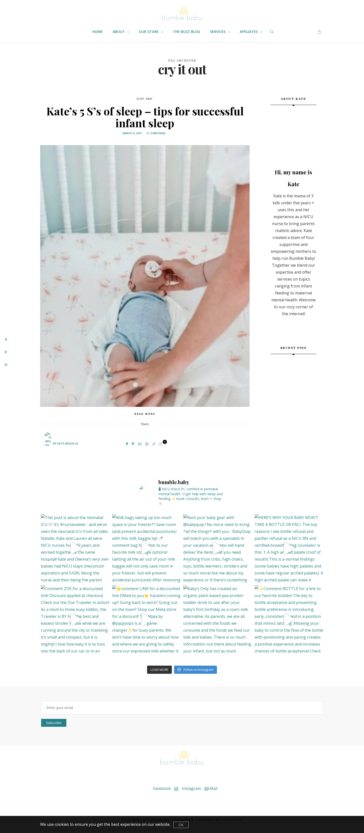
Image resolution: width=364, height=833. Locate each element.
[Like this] (161, 444)
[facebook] (5, 339)
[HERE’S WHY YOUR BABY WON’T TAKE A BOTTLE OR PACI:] (289, 548)
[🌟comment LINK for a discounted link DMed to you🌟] (146, 619)
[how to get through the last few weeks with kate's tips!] (308, 382)
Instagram (191, 788)
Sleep (140, 99)
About (119, 31)
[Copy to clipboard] (154, 444)
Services (218, 31)
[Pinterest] (133, 444)
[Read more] (293, 134)
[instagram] (5, 365)
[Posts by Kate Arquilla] (47, 443)
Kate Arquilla (67, 443)
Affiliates (249, 31)
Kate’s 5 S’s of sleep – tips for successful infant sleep (145, 117)
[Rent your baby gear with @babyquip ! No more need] (217, 548)
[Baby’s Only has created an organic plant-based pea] (217, 619)
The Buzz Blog (186, 31)
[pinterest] (5, 352)
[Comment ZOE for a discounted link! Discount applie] (75, 619)
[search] (272, 32)
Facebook (161, 788)
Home (97, 31)
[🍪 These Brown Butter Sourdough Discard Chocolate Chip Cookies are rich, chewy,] (278, 367)
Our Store (149, 31)
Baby (149, 99)
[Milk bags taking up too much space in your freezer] (146, 548)
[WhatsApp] (147, 444)
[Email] (139, 444)
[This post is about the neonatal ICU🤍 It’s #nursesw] (75, 548)
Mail (212, 788)
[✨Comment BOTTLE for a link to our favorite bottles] (289, 619)
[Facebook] (127, 444)
